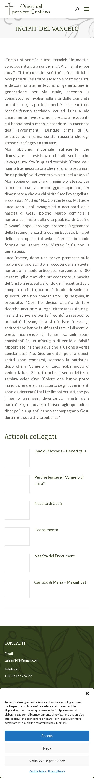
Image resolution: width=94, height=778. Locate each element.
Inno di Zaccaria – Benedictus (60, 450)
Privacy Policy (56, 771)
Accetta (47, 736)
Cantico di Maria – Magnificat (60, 581)
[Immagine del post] (17, 458)
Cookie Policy (37, 771)
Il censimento (46, 529)
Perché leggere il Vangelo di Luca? (59, 480)
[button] (87, 693)
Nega (47, 748)
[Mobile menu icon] (86, 9)
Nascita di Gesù (48, 503)
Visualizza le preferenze (47, 761)
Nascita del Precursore (54, 555)
